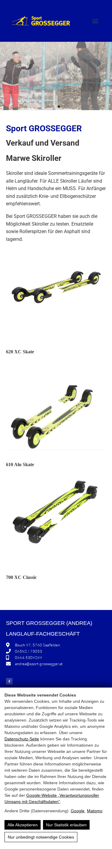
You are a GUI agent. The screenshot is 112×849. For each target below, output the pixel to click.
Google (78, 810)
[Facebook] (9, 681)
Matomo (94, 810)
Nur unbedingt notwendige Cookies (41, 837)
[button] (95, 21)
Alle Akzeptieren (22, 824)
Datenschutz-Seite (21, 738)
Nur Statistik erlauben (66, 824)
